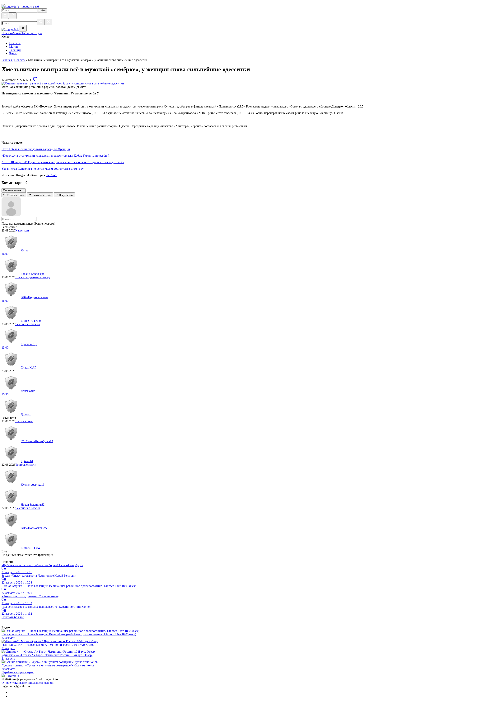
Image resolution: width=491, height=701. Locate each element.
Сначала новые (15, 195)
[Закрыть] (48, 22)
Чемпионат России (27, 324)
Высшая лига (24, 421)
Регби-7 (51, 175)
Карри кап (22, 230)
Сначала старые (41, 195)
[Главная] (21, 6)
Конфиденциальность (29, 682)
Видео (13, 53)
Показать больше (13, 617)
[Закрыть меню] (23, 28)
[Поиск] (5, 16)
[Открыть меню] (3, 4)
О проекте (8, 682)
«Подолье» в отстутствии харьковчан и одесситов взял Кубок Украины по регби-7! (56, 155)
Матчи (13, 46)
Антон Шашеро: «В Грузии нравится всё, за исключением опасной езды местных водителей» (63, 162)
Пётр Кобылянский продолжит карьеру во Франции (36, 149)
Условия (48, 682)
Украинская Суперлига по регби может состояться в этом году (43, 168)
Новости (15, 43)
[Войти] (12, 15)
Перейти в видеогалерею (18, 672)
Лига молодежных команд (32, 277)
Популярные (65, 195)
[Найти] (41, 22)
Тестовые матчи (25, 464)
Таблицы (15, 50)
